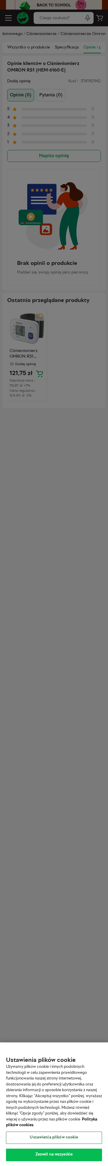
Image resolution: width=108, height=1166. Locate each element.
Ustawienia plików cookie (54, 1137)
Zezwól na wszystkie (54, 1154)
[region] (54, 1104)
